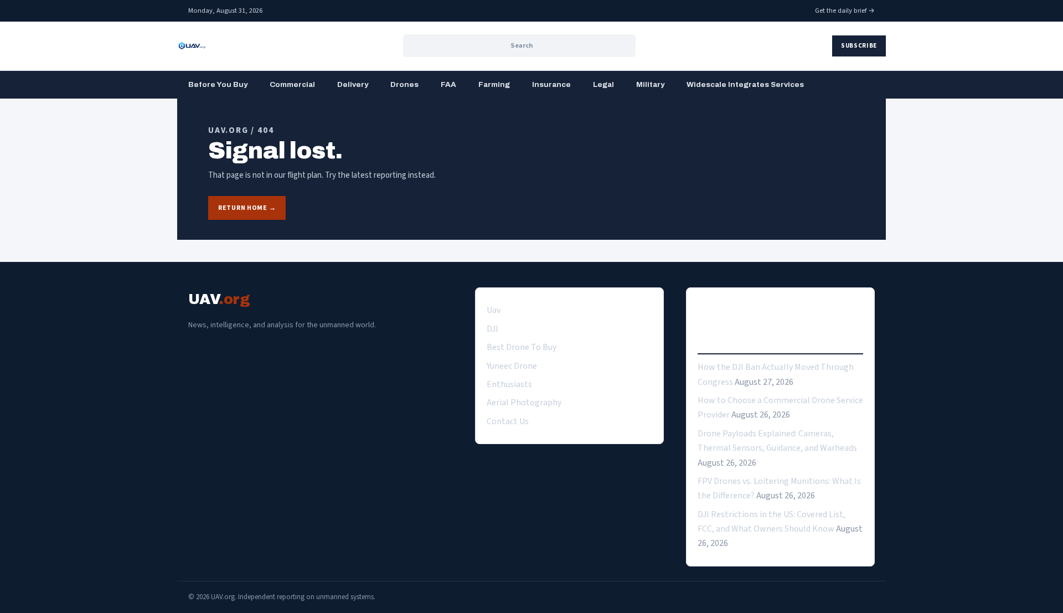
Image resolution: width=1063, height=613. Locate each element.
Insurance (551, 84)
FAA (448, 84)
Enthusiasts (509, 384)
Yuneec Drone (512, 366)
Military (650, 84)
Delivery (352, 84)
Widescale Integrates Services (745, 84)
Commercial (292, 84)
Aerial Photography (524, 402)
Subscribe (859, 46)
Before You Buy (217, 84)
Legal (603, 84)
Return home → (247, 208)
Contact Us (508, 421)
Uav (493, 310)
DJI (492, 329)
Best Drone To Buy (521, 347)
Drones (404, 84)
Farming (494, 84)
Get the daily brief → (845, 11)
